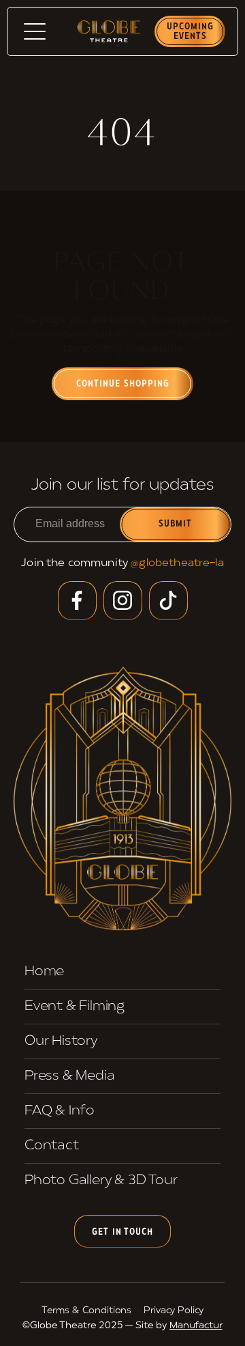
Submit (176, 524)
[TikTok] (168, 600)
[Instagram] (122, 600)
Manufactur (196, 1326)
